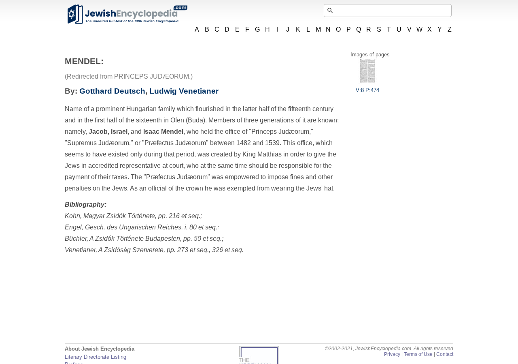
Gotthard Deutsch (112, 91)
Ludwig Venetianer (184, 91)
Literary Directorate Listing (95, 357)
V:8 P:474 (367, 90)
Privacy (392, 354)
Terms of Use (418, 354)
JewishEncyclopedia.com (127, 14)
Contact (444, 354)
